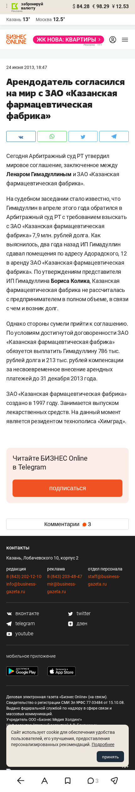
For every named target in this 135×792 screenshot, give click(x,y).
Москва (44, 19)
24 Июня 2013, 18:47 (26, 67)
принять (110, 756)
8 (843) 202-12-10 (23, 576)
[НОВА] (66, 40)
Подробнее (103, 744)
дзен (81, 623)
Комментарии (67, 524)
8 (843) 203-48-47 (64, 576)
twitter (82, 613)
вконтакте (26, 613)
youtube (23, 634)
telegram (24, 623)
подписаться (67, 488)
